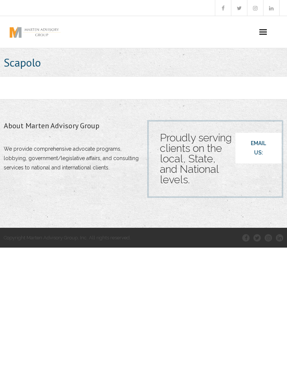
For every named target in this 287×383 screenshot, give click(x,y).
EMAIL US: (258, 148)
